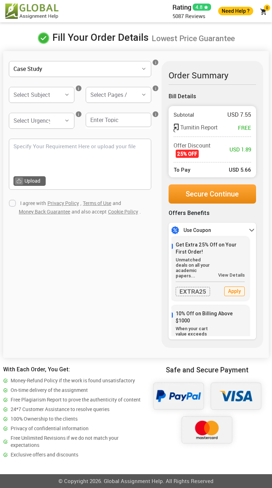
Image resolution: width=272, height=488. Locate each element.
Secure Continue (212, 193)
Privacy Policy (63, 203)
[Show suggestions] (134, 68)
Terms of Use (97, 203)
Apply (234, 291)
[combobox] (70, 69)
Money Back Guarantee (44, 211)
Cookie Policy (123, 211)
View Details (231, 275)
